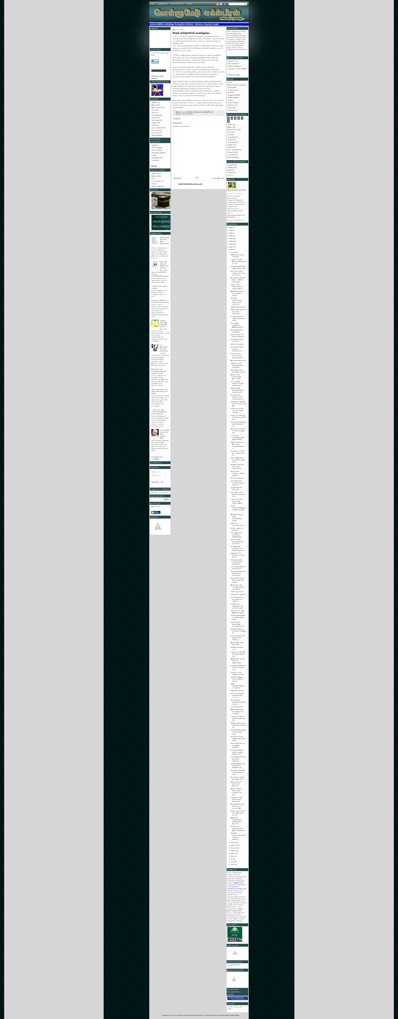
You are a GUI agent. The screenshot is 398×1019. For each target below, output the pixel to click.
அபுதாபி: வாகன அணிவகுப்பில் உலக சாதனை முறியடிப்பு (237, 286)
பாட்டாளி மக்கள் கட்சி (158, 181)
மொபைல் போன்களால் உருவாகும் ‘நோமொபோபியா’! (237, 349)
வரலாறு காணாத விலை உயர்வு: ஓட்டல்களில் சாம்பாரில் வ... (237, 410)
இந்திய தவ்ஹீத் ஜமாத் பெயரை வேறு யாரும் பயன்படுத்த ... (237, 711)
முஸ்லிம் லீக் (231, 170)
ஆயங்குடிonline (232, 87)
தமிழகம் (154, 117)
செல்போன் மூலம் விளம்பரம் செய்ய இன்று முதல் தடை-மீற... (238, 813)
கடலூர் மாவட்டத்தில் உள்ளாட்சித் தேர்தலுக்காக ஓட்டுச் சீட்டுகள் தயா (159, 412)
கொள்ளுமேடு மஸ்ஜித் (234, 75)
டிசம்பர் (233, 252)
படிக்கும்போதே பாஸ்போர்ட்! (238, 594)
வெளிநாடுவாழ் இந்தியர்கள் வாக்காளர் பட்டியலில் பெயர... (238, 667)
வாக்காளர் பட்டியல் (233, 61)
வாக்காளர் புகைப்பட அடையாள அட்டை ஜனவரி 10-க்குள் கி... (237, 355)
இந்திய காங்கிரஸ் (156, 176)
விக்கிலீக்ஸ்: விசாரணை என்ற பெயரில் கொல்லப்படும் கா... (237, 466)
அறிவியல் (154, 102)
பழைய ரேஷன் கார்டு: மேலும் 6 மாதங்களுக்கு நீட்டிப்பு (238, 494)
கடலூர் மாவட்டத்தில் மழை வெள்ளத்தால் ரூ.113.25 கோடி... (238, 417)
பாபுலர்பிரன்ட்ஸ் (232, 172)
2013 (231, 241)
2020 (231, 227)
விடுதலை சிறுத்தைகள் (158, 186)
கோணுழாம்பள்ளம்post (234, 95)
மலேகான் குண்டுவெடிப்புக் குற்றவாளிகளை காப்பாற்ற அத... (238, 573)
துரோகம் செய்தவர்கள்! (237, 344)
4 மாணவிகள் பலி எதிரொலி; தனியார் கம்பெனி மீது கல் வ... (237, 397)
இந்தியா (154, 105)
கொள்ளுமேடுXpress (178, 1015)
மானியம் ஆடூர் (232, 107)
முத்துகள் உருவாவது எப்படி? (238, 307)
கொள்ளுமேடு (155, 115)
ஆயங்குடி (230, 100)
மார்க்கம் (154, 125)
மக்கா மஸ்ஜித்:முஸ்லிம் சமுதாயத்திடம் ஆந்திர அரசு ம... (238, 460)
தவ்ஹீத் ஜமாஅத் (232, 167)
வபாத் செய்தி (155, 133)
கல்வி (153, 112)
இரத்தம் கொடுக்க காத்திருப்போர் (237, 85)
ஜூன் (232, 856)
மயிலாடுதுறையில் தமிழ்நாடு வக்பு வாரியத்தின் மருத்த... (238, 732)
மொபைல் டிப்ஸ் (156, 130)
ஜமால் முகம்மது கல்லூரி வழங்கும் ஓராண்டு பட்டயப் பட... (237, 695)
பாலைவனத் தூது (232, 90)
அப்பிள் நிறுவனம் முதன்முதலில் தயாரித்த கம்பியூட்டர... (238, 702)
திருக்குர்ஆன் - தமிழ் (157, 482)
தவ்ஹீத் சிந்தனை (163, 4)
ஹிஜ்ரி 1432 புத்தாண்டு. (237, 690)
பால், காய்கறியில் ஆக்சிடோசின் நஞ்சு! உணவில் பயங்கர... (237, 383)
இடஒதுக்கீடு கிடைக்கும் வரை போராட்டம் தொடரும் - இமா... (237, 806)
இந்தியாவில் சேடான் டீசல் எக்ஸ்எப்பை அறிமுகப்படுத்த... (238, 661)
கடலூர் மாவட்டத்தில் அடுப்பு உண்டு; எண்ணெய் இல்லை (237, 501)
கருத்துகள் (157, 475)
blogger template (234, 1015)
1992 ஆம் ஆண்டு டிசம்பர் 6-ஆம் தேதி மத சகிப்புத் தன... (238, 725)
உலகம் (153, 110)
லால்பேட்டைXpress (233, 102)
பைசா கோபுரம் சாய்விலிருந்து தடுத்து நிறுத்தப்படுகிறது (237, 437)
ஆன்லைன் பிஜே (232, 165)
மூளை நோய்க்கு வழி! (237, 707)
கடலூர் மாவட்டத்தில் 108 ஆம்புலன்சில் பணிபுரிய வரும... (238, 654)
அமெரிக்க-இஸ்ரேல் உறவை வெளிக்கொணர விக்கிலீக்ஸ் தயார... (238, 765)
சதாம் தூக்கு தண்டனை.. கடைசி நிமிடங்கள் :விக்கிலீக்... (238, 599)
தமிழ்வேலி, (235, 911)
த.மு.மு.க (230, 175)
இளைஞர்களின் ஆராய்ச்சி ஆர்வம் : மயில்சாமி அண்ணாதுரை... (238, 280)
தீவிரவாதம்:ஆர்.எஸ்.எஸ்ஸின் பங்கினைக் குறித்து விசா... (238, 431)
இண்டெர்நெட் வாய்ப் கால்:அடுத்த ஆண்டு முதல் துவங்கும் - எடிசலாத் (158, 371)
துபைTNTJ (231, 92)
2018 (231, 233)
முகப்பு (153, 4)
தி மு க (154, 178)
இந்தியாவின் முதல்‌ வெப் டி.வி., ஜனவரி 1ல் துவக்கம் (237, 293)
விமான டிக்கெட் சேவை (177, 4)
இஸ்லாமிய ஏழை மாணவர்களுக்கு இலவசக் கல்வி (236, 377)
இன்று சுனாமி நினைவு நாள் (238, 360)
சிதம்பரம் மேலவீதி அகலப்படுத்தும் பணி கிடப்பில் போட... (237, 541)
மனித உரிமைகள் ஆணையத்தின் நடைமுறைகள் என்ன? (237, 624)
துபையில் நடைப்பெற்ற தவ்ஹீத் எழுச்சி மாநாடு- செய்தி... (238, 738)
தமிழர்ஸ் (240, 909)
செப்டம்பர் (234, 848)
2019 (231, 230)
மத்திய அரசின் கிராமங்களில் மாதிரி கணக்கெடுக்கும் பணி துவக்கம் (159, 391)
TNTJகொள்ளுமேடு (157, 147)
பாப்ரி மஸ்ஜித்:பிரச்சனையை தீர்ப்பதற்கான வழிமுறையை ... (238, 759)
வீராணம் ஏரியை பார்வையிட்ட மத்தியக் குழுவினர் (237, 473)
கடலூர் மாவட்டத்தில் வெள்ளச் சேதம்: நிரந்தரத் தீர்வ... (236, 799)
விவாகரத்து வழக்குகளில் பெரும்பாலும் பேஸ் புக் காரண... (238, 772)
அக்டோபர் (234, 845)
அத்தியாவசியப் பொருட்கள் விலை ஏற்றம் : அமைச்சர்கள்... (238, 311)
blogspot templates (223, 1015)
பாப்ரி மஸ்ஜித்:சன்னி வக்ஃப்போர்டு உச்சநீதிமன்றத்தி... (236, 535)
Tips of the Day (156, 135)
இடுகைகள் (157, 472)
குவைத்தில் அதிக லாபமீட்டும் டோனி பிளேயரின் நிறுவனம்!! (237, 548)
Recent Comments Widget (158, 52)
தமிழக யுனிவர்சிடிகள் (234, 63)
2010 (231, 249)
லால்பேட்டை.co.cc (233, 105)
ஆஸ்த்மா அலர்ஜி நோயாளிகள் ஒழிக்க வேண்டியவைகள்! (237, 390)
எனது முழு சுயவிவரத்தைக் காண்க (236, 220)
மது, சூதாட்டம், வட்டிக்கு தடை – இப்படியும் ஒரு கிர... (238, 453)
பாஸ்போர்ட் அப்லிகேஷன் (234, 66)
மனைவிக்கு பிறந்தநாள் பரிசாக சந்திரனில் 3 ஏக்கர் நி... (237, 679)
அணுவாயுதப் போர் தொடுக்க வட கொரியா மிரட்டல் (238, 555)
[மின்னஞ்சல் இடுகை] (212, 112)
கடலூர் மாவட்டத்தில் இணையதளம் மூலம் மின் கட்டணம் (238, 261)
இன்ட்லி (229, 911)
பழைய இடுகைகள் (218, 178)
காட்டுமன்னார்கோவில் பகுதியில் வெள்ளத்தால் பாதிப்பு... (238, 318)
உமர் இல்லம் (155, 145)
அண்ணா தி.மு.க (156, 173)
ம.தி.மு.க (154, 183)
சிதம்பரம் (230, 82)
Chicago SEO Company (197, 1015)
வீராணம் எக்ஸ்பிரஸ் (157, 150)
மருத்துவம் (154, 122)
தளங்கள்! (189, 4)
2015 (231, 236)
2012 (231, 244)
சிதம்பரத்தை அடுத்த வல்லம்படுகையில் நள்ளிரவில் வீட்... (236, 562)
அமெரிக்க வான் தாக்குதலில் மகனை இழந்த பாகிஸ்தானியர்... (238, 828)
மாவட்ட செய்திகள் (157, 128)
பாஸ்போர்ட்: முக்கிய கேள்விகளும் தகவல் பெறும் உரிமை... (237, 365)
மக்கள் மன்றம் (155, 120)
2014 (231, 238)
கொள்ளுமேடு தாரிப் (157, 158)
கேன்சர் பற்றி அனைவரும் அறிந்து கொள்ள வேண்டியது (238, 638)
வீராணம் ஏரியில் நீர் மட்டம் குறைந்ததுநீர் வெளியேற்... (238, 745)
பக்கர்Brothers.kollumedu (237, 190)
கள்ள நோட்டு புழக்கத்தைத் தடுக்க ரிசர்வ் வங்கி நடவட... (238, 424)
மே (232, 859)
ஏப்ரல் (233, 862)
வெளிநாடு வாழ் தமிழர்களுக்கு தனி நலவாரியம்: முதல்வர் (237, 606)
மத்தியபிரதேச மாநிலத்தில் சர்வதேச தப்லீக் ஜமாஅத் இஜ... (238, 403)
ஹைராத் (154, 155)
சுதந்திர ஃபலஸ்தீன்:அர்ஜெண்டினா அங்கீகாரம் (238, 686)
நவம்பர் (233, 842)
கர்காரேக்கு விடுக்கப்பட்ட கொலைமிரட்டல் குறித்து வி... (238, 631)
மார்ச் (232, 864)
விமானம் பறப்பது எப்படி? (237, 478)
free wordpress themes (211, 1015)
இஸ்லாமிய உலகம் (156, 107)
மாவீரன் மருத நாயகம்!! (237, 591)
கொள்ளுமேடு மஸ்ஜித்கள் (159, 152)
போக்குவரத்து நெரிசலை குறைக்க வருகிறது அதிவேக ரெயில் (237, 752)
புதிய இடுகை (177, 178)
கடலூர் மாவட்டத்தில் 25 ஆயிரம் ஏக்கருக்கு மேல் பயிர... (238, 718)
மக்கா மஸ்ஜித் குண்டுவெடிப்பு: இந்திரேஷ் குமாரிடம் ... (238, 325)
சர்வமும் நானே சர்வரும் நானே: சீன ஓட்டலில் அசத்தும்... (237, 580)
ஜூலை (233, 853)
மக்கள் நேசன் (155, 160)
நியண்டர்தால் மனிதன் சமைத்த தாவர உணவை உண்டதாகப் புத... (238, 273)
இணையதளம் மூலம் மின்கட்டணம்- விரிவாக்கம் (236, 784)
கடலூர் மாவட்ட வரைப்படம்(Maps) (237, 68)
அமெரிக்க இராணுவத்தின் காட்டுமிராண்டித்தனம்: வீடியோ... (238, 617)
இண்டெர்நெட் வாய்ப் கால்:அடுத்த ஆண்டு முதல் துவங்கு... (237, 587)
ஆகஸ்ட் (233, 851)
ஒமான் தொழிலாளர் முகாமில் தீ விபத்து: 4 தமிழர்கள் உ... (237, 483)
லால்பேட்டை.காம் (232, 110)
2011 (231, 247)
